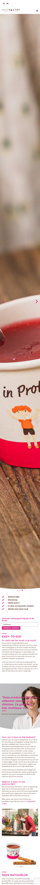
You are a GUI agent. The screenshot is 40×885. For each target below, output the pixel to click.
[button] (37, 10)
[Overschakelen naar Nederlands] (4, 3)
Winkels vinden (11, 628)
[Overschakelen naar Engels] (7, 3)
